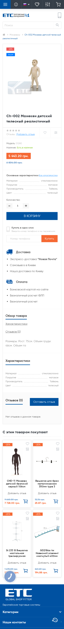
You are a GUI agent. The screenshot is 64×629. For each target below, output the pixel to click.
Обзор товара (16, 316)
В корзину (32, 216)
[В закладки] (27, 444)
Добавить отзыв (25, 134)
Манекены (15, 34)
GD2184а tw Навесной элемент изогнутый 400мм (47, 553)
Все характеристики (48, 175)
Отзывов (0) (13, 331)
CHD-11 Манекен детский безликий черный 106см (17, 483)
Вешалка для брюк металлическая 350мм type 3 (47, 483)
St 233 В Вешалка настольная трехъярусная (17, 553)
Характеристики (16, 323)
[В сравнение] (27, 449)
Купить (49, 238)
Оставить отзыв (44, 401)
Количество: (13, 199)
